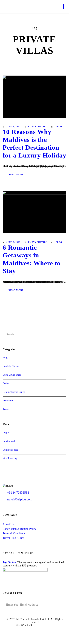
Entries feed (9, 441)
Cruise (6, 383)
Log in (6, 432)
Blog (59, 126)
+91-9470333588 (18, 492)
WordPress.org (10, 458)
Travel (6, 409)
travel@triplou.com (19, 499)
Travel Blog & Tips (13, 537)
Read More (16, 174)
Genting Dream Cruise (14, 392)
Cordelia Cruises (11, 366)
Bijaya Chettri (37, 126)
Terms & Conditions (14, 533)
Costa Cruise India (12, 374)
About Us (8, 524)
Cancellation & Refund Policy (19, 528)
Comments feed (10, 449)
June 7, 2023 (13, 126)
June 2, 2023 (13, 242)
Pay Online (9, 562)
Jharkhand (8, 400)
